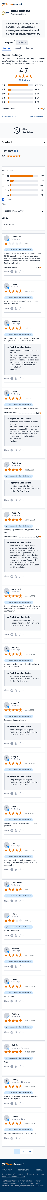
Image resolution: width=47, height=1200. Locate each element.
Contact (7, 142)
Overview (6, 48)
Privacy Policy (7, 1170)
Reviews (29, 48)
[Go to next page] (30, 1151)
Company (8, 42)
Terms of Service (24, 1170)
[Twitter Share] (16, 271)
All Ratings (9, 199)
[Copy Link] (20, 271)
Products (21, 42)
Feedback (39, 1170)
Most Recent (9, 224)
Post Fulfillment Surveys (14, 211)
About (18, 48)
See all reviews (36, 116)
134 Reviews (23, 80)
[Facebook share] (11, 271)
